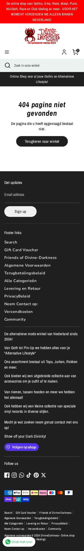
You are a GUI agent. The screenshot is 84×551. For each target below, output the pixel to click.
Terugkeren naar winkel (42, 141)
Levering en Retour (22, 288)
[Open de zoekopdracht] (7, 65)
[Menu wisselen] (7, 52)
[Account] (64, 50)
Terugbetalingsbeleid (24, 273)
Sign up (20, 211)
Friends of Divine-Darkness (30, 257)
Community (15, 319)
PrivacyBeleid (17, 296)
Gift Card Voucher (21, 249)
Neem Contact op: (21, 303)
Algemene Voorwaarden (27, 265)
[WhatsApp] (21, 475)
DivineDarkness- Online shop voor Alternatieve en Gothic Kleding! (39, 537)
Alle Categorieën (20, 280)
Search (10, 242)
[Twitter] (43, 475)
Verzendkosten (18, 311)
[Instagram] (14, 475)
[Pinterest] (36, 475)
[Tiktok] (28, 475)
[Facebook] (6, 475)
